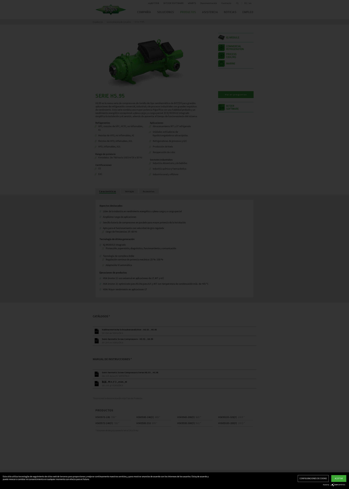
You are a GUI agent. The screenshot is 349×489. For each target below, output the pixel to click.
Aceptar (339, 478)
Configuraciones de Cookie (313, 478)
